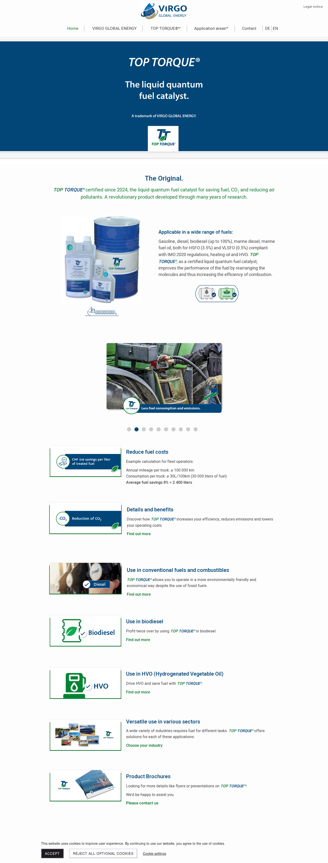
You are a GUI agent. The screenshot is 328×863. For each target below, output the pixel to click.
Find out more (139, 534)
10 (196, 429)
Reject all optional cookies (103, 853)
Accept (52, 853)
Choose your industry (144, 745)
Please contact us (142, 803)
